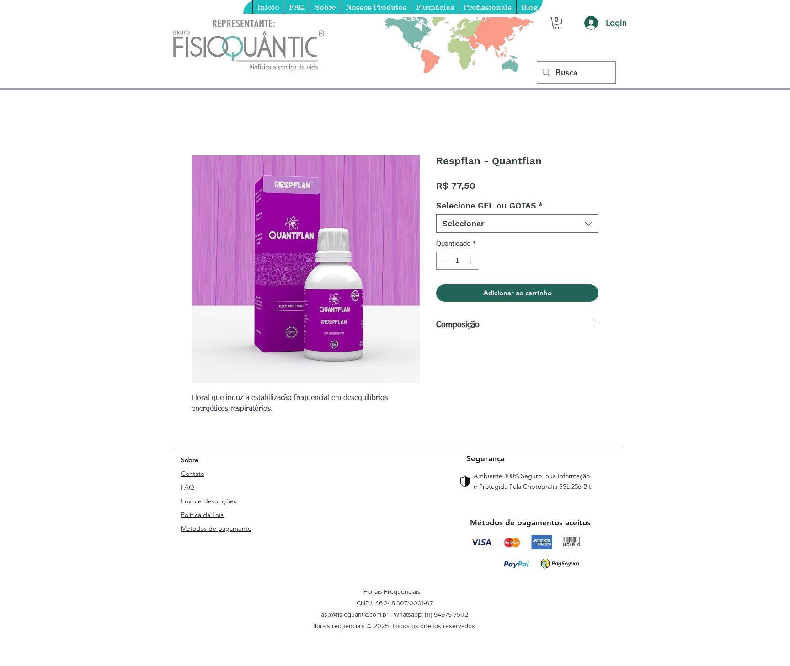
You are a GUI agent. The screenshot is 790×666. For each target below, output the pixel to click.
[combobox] (517, 223)
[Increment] (471, 260)
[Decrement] (444, 260)
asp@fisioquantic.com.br (355, 614)
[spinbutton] (457, 260)
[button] (557, 23)
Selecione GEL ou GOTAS (489, 205)
